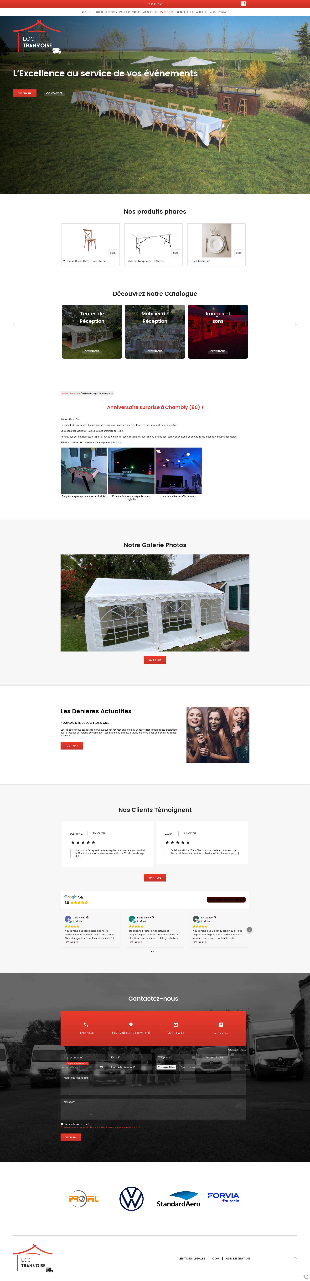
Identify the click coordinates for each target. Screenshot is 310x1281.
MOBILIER (124, 12)
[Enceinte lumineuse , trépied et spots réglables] (131, 471)
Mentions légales (191, 1258)
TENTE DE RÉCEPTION (105, 12)
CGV (215, 1258)
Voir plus (155, 660)
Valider (70, 1137)
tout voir (71, 745)
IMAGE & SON (167, 12)
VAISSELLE (202, 12)
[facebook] (243, 5)
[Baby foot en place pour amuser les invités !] (84, 471)
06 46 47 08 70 (86, 1032)
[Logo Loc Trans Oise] (37, 36)
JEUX (213, 12)
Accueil (65, 393)
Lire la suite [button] (71, 941)
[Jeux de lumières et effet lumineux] (178, 471)
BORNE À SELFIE (185, 12)
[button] (60, 929)
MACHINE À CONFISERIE (144, 12)
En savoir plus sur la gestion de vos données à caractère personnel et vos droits (101, 1127)
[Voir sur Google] (68, 919)
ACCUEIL (86, 12)
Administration (238, 1258)
